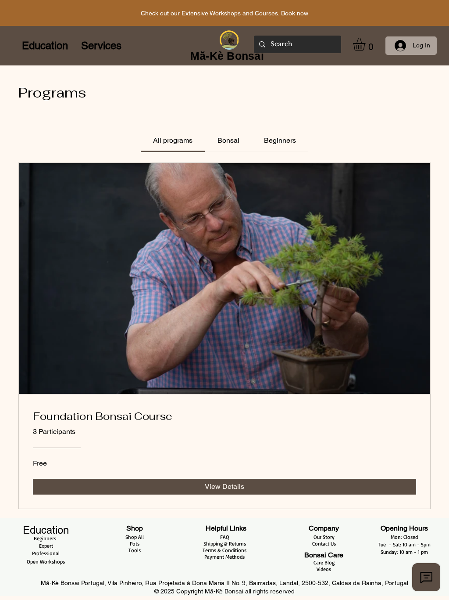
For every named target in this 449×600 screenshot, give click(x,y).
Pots (134, 543)
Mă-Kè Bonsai (225, 591)
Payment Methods (224, 556)
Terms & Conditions (224, 550)
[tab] (173, 140)
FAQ (224, 537)
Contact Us (324, 543)
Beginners (46, 538)
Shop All (134, 537)
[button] (366, 44)
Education (46, 530)
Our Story (324, 537)
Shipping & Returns (224, 543)
